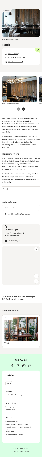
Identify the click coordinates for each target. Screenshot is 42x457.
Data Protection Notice (21, 451)
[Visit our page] (18, 365)
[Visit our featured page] (24, 365)
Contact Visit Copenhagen (14, 395)
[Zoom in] (36, 276)
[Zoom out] (36, 281)
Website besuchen (15, 62)
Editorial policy (10, 409)
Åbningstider (13, 54)
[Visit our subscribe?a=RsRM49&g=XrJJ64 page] (29, 365)
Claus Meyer (21, 118)
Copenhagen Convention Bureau (17, 424)
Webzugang (9, 407)
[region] (21, 265)
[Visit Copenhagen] (10, 375)
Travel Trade (9, 432)
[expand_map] (36, 249)
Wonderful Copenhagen (14, 434)
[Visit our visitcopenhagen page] (12, 365)
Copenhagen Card (11, 421)
